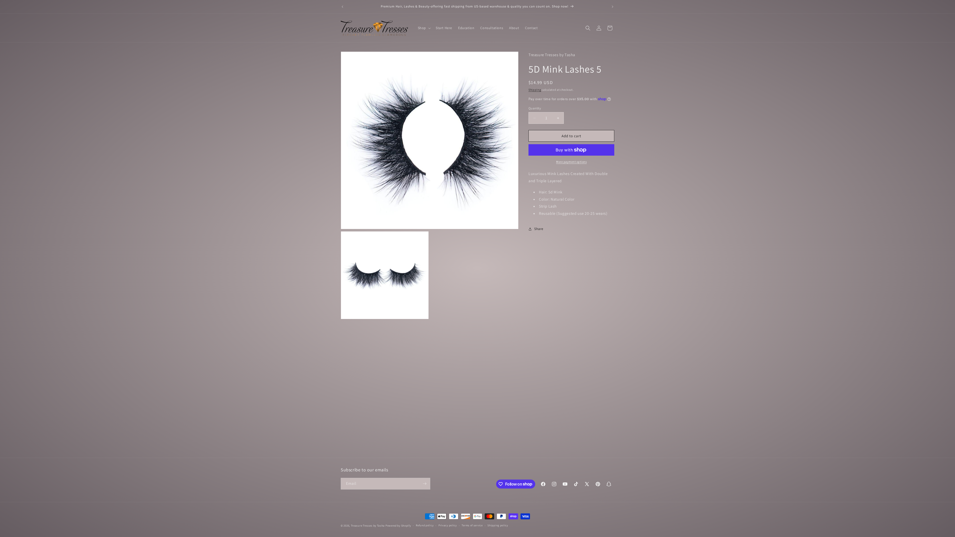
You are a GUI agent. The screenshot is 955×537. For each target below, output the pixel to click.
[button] (424, 28)
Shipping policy (497, 525)
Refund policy (424, 525)
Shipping (534, 89)
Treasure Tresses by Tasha (368, 525)
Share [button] (538, 228)
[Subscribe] (424, 484)
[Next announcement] (612, 6)
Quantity (534, 108)
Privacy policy (447, 525)
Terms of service (472, 525)
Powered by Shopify (398, 525)
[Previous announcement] (342, 6)
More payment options (571, 162)
